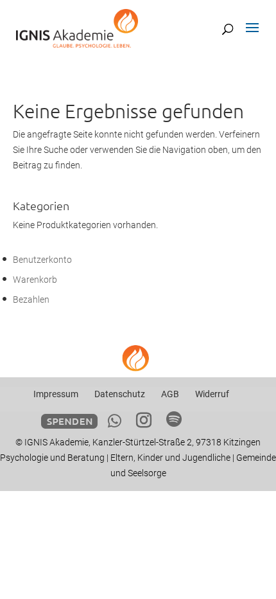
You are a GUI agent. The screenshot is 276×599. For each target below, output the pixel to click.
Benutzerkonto (42, 260)
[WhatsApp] (114, 421)
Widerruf (212, 394)
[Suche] (227, 29)
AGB (170, 394)
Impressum (55, 394)
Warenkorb (35, 279)
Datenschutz (119, 394)
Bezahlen (31, 299)
